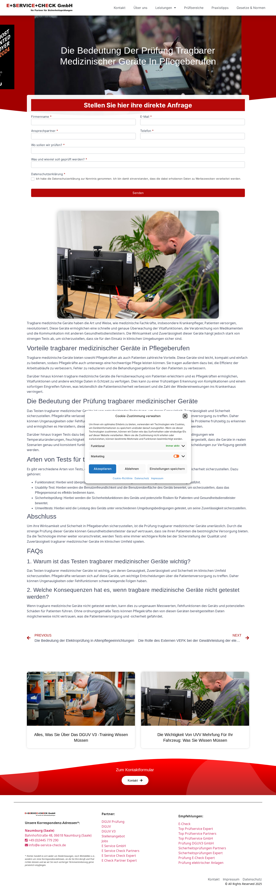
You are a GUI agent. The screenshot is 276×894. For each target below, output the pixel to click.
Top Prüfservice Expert (195, 828)
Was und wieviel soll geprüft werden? (59, 159)
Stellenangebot (113, 836)
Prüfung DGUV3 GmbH (196, 843)
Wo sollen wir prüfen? (48, 145)
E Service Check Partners (120, 850)
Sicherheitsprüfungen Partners (202, 848)
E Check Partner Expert (119, 860)
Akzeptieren (103, 469)
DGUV (106, 826)
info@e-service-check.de (47, 845)
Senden (138, 193)
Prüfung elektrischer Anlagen (200, 862)
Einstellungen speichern (167, 469)
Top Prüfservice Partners (197, 833)
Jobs (105, 841)
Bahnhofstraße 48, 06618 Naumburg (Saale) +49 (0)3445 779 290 (58, 835)
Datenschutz (142, 478)
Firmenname (41, 117)
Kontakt (119, 8)
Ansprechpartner (44, 131)
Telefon (147, 131)
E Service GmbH (114, 846)
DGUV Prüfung (113, 821)
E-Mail (146, 117)
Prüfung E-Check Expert (196, 858)
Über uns (140, 8)
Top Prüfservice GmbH (195, 838)
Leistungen (163, 8)
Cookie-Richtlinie (123, 478)
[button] (185, 416)
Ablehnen (132, 469)
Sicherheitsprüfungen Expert (200, 853)
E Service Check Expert (119, 855)
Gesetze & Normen (251, 8)
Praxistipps (220, 8)
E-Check (184, 824)
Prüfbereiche (193, 8)
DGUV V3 (109, 831)
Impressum (157, 478)
